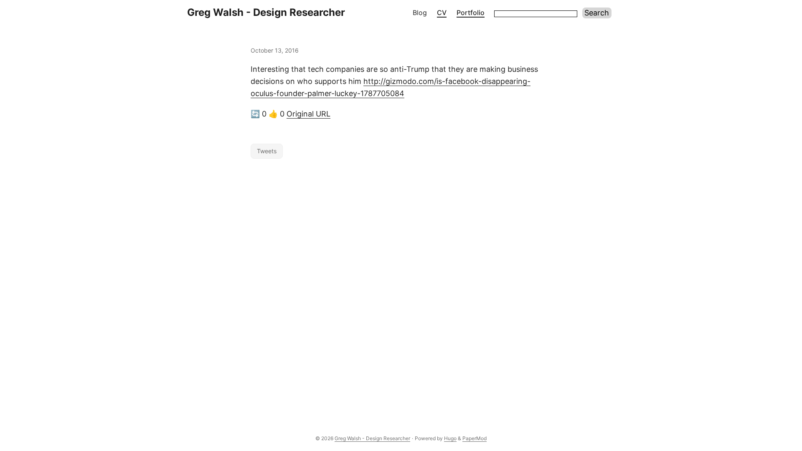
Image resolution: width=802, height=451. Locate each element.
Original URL (308, 113)
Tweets (267, 151)
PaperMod (474, 438)
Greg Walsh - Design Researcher (266, 12)
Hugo (450, 438)
